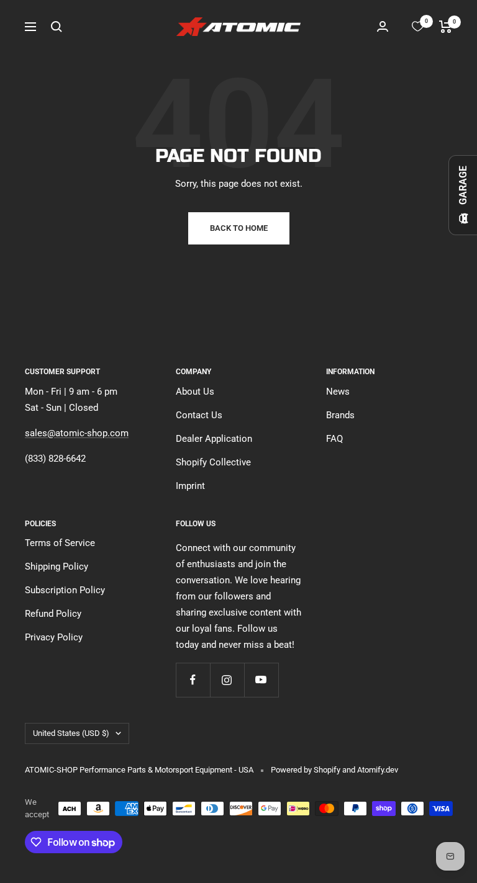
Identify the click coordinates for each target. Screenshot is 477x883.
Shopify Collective (213, 462)
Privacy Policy (54, 637)
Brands (340, 415)
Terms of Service (60, 543)
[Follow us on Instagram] (227, 680)
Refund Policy (53, 613)
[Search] (56, 26)
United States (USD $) (71, 733)
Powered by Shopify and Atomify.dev (334, 769)
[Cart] (445, 26)
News (338, 391)
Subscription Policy (65, 590)
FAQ (334, 438)
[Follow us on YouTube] (261, 680)
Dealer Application (214, 438)
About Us (195, 391)
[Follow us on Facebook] (193, 680)
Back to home (239, 228)
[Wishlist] (417, 26)
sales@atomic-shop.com (77, 433)
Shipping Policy (56, 566)
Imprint (190, 485)
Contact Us (199, 415)
